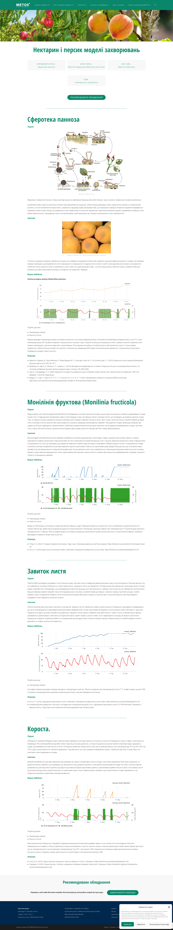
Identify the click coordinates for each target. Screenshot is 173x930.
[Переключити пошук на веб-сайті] (155, 5)
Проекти (114, 908)
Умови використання (117, 914)
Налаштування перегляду (159, 924)
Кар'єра (113, 911)
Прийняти (127, 924)
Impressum (114, 917)
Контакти (113, 927)
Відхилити (141, 924)
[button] (169, 907)
